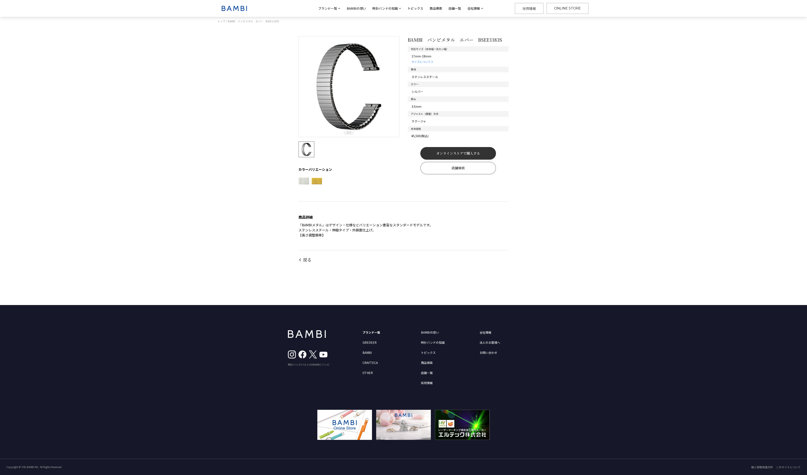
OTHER (368, 373)
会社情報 (485, 332)
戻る (307, 260)
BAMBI (367, 352)
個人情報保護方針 (762, 467)
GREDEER (370, 342)
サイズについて (421, 62)
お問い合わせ (488, 352)
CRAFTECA (370, 363)
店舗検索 (458, 168)
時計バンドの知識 (433, 342)
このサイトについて (788, 467)
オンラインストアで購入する (458, 153)
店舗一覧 (454, 8)
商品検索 (436, 8)
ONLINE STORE (567, 8)
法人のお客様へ (490, 342)
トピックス (415, 8)
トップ (221, 21)
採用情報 (529, 8)
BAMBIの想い (356, 8)
